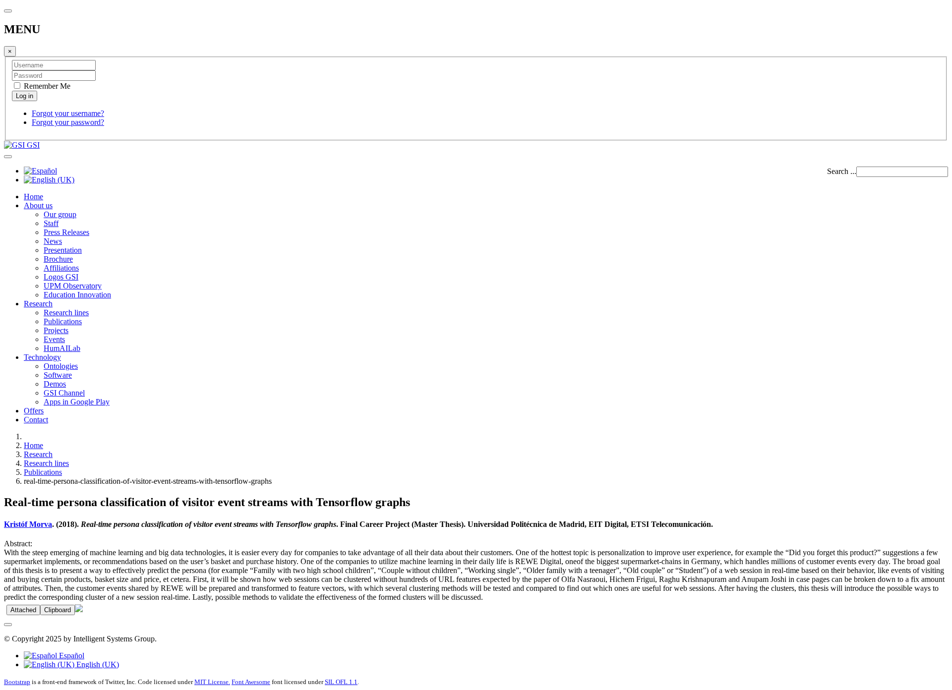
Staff (51, 223)
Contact (36, 419)
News (53, 241)
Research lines (66, 312)
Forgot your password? (68, 122)
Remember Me (46, 86)
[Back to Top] (8, 624)
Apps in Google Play (77, 402)
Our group (60, 214)
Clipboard (57, 610)
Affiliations (61, 268)
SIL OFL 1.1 (341, 682)
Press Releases (66, 232)
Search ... (841, 171)
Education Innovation (77, 294)
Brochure (58, 259)
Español (70, 655)
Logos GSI (61, 277)
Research (38, 303)
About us (38, 205)
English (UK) (96, 664)
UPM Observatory (73, 286)
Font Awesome (251, 682)
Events (54, 339)
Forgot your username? (68, 113)
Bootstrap (17, 682)
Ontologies (61, 366)
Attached (23, 610)
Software (58, 375)
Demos (55, 384)
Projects (56, 330)
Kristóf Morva (28, 524)
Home (33, 196)
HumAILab (62, 348)
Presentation (63, 250)
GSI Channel (64, 393)
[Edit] (79, 609)
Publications (63, 321)
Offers (34, 410)
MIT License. (212, 682)
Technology (42, 357)
